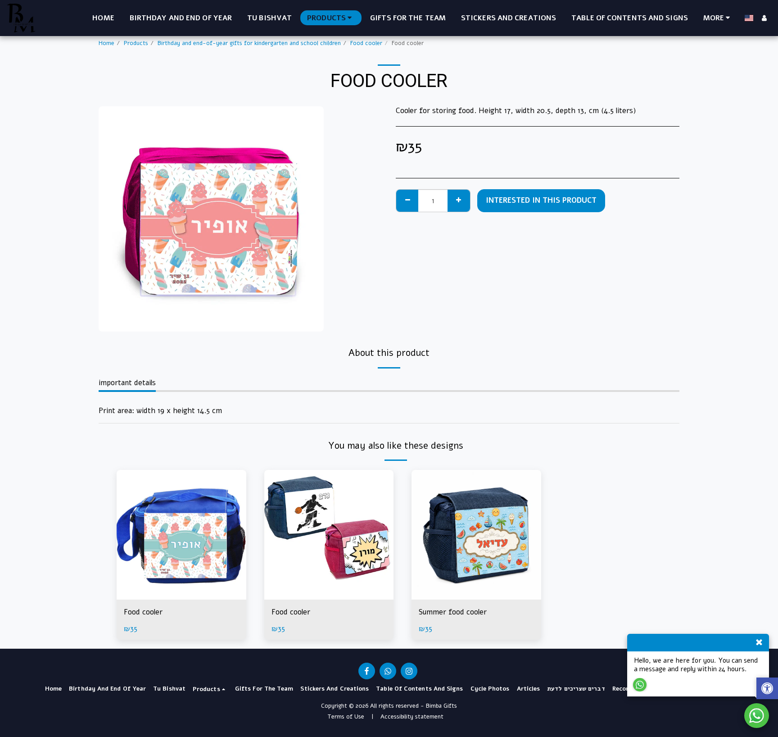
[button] (767, 689)
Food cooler (366, 43)
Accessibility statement (411, 717)
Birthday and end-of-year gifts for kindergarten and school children (249, 43)
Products (136, 43)
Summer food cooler (453, 612)
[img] (181, 535)
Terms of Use (345, 717)
